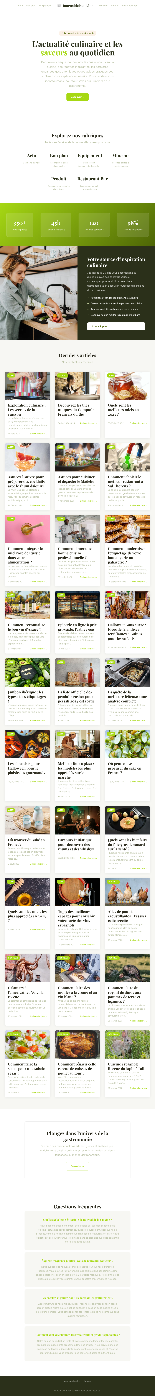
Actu (20, 5)
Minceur (103, 5)
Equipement (45, 5)
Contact (88, 1381)
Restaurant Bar (129, 5)
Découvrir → (77, 96)
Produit (115, 5)
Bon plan (30, 5)
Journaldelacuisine (75, 5)
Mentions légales (71, 1381)
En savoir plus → (100, 326)
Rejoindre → (77, 1166)
